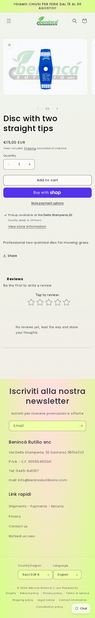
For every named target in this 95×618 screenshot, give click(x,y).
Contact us (18, 526)
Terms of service (77, 593)
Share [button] (12, 256)
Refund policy (29, 593)
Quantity (9, 156)
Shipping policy (23, 600)
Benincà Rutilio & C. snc (45, 588)
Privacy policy (52, 593)
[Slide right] (57, 108)
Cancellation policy (49, 607)
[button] (9, 21)
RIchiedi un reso (22, 536)
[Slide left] (38, 108)
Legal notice (46, 600)
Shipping (30, 148)
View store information (27, 226)
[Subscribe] (81, 426)
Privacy (15, 516)
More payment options (47, 203)
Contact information (73, 600)
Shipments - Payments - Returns (36, 506)
